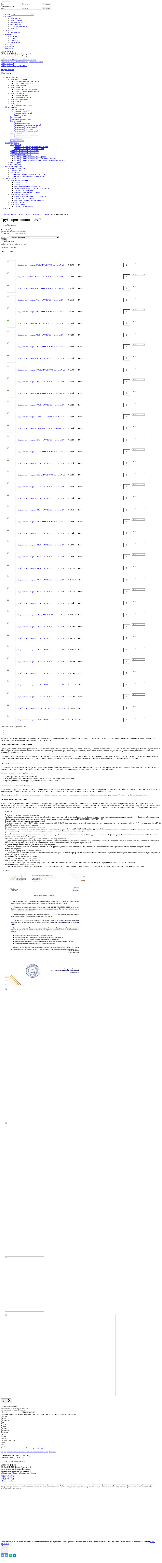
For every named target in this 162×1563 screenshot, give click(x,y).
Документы (9, 46)
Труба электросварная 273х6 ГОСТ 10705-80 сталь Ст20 (41, 685)
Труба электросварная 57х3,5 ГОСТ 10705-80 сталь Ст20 (41, 265)
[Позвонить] (3, 1556)
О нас (9, 1452)
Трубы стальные (16, 20)
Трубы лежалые (15, 101)
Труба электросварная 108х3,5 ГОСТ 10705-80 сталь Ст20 (41, 370)
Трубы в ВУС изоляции (18, 202)
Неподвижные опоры (18, 168)
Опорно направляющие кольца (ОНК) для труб (27, 174)
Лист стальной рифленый (23, 129)
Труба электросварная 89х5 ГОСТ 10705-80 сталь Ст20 (40, 335)
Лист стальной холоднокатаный (26, 131)
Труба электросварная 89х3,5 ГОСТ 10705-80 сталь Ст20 (41, 312)
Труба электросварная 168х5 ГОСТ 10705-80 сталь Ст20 (41, 556)
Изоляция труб (15, 32)
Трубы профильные (17, 93)
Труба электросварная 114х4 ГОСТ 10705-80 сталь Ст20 (41, 417)
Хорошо (4, 1546)
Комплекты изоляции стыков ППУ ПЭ (24, 153)
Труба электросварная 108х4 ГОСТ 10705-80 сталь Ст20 (41, 382)
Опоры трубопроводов (18, 26)
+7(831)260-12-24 (20, 66)
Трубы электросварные (18, 79)
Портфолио (9, 44)
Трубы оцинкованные (18, 85)
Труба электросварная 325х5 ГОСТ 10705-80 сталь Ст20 (41, 720)
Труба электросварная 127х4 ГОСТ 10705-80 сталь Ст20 (41, 440)
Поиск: (8, 14)
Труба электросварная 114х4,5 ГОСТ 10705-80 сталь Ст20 (41, 428)
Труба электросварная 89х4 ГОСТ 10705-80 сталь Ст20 (40, 323)
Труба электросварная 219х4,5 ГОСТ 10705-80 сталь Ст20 (41, 615)
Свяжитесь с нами (8, 1475)
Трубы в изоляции (16, 18)
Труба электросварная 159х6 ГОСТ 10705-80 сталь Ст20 (41, 545)
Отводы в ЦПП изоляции (23, 206)
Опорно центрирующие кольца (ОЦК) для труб (27, 176)
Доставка (13, 36)
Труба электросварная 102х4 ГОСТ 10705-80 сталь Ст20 (41, 358)
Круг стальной (15, 117)
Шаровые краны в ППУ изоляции (27, 192)
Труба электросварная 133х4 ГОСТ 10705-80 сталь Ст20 (41, 463)
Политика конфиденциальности (13, 1461)
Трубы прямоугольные (22, 97)
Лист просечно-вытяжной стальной (27, 125)
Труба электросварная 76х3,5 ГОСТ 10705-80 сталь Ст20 (41, 288)
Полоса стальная (16, 133)
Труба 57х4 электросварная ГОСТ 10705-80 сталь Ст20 (40, 277)
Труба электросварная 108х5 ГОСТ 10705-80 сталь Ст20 (41, 405)
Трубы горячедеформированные (26, 89)
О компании (10, 34)
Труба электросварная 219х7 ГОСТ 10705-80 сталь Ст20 (41, 650)
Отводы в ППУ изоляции (23, 190)
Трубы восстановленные (19, 99)
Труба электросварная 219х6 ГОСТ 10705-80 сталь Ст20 (41, 638)
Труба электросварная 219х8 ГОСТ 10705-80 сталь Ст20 (41, 661)
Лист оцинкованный (22, 123)
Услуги (8, 30)
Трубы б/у (13, 28)
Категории (5, 237)
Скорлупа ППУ (15, 145)
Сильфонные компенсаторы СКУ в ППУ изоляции (33, 188)
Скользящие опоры (17, 172)
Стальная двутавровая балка (20, 119)
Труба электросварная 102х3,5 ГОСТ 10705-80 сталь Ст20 (41, 347)
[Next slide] (8, 1400)
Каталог (8, 16)
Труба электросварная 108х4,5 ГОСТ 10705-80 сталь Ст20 (41, 393)
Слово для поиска (7, 233)
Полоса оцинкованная (22, 137)
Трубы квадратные (21, 95)
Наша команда (15, 42)
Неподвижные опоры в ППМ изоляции (29, 200)
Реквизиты (14, 40)
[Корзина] (6, 1560)
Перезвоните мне (28, 1412)
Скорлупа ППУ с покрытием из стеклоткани (31, 147)
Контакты (9, 48)
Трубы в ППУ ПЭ (21, 184)
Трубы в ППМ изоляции (19, 194)
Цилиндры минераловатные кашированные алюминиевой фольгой (39, 161)
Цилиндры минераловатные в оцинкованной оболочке (35, 159)
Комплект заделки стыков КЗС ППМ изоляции (31, 196)
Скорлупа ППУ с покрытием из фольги (29, 149)
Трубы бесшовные (16, 87)
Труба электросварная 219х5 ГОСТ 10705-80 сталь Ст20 (41, 626)
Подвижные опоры (17, 170)
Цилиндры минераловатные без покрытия (30, 157)
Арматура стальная (17, 109)
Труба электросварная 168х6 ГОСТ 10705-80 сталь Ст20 (41, 568)
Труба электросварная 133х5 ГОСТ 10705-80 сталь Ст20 (41, 486)
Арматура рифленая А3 (23, 113)
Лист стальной (15, 121)
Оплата (12, 38)
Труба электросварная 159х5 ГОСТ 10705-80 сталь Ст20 (41, 533)
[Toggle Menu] (2, 72)
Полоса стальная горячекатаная (26, 135)
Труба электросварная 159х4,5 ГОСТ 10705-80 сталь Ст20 (41, 521)
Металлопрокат (15, 24)
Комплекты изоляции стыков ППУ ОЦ (24, 151)
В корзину (137, 266)
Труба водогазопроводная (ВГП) (26, 81)
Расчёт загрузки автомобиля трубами (34, 1452)
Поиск (4, 239)
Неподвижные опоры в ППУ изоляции (29, 186)
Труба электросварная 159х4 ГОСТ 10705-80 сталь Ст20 (41, 510)
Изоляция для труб (17, 22)
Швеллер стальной (17, 141)
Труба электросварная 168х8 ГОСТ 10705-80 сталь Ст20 (41, 591)
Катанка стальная (20, 115)
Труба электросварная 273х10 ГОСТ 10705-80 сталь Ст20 (41, 708)
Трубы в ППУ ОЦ (21, 182)
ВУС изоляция (15, 164)
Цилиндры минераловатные (20, 155)
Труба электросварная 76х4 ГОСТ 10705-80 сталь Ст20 (40, 300)
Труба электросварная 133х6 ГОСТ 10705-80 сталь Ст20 (41, 498)
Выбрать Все (9, 242)
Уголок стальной (16, 139)
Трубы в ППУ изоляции (19, 180)
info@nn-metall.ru (7, 70)
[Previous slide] (3, 1400)
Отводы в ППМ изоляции (24, 198)
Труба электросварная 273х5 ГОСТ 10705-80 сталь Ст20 (41, 673)
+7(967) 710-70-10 (7, 64)
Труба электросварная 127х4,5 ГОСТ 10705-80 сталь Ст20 (41, 452)
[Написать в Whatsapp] (10, 60)
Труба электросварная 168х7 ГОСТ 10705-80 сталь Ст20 (41, 580)
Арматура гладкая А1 (22, 111)
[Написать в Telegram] (27, 60)
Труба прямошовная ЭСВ (23, 83)
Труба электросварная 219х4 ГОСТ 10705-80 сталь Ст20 (41, 603)
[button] (6, 74)
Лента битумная (16, 163)
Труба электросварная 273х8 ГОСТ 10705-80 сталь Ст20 (41, 696)
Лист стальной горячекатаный (25, 127)
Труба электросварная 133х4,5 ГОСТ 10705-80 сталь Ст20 (41, 475)
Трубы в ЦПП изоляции (19, 204)
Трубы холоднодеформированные (27, 91)
